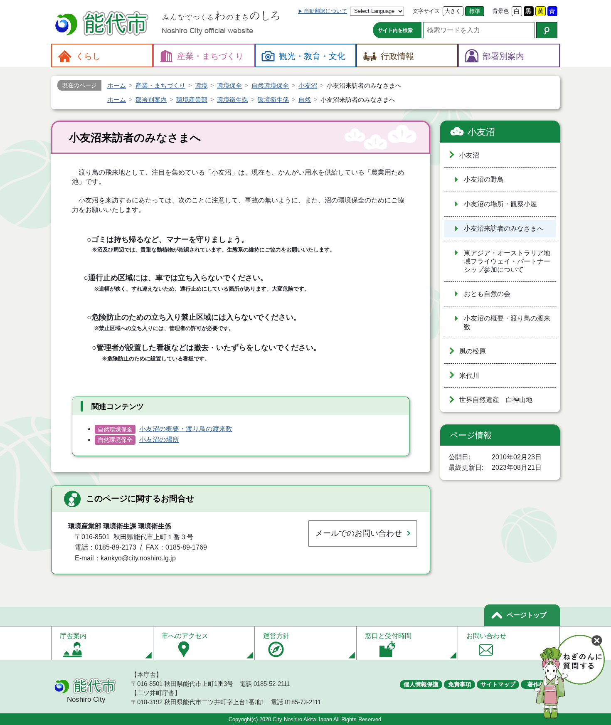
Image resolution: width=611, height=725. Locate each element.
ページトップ (527, 615)
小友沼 (481, 132)
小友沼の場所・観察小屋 (500, 203)
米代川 (469, 375)
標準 (474, 11)
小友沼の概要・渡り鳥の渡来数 (185, 428)
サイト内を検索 (395, 30)
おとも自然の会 (487, 293)
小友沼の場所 (159, 439)
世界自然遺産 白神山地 (495, 399)
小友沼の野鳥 (484, 179)
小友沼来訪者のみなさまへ (504, 228)
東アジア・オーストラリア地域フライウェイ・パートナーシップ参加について (507, 261)
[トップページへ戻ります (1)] (103, 24)
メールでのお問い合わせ (358, 533)
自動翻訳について (325, 11)
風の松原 (472, 351)
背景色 (501, 11)
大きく (453, 11)
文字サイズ (426, 11)
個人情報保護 (421, 684)
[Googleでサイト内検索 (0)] (546, 30)
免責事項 (459, 684)
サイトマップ (497, 684)
